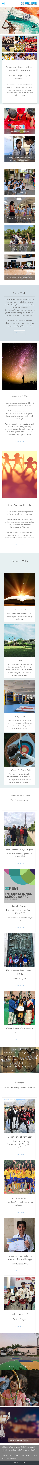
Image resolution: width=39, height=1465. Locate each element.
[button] (1, 20)
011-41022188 (14, 1455)
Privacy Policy (21, 1463)
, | (19, 1457)
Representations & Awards (19, 1439)
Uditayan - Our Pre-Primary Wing (20, 1403)
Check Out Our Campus (19, 1366)
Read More (19, 332)
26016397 (26, 1455)
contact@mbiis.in (9, 1458)
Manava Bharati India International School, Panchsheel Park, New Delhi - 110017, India (19, 1450)
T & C (14, 1463)
